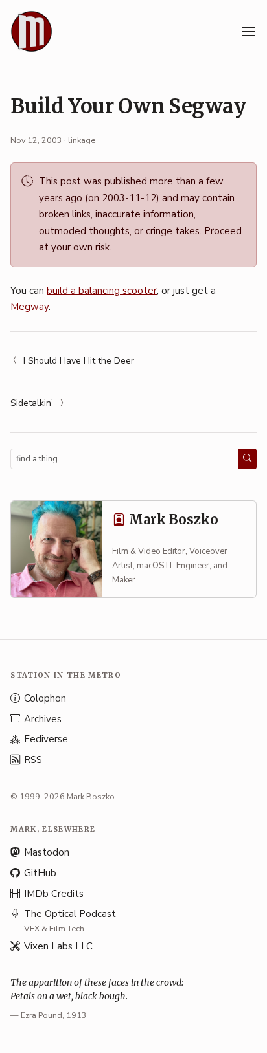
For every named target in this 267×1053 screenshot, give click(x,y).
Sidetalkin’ (31, 403)
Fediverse (46, 739)
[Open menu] (249, 31)
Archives (43, 719)
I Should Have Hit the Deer (78, 361)
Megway (29, 306)
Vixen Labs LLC (58, 946)
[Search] (247, 459)
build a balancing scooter (102, 290)
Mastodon (46, 852)
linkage (81, 140)
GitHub (40, 873)
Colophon (45, 698)
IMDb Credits (54, 893)
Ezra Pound (41, 1015)
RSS (33, 759)
